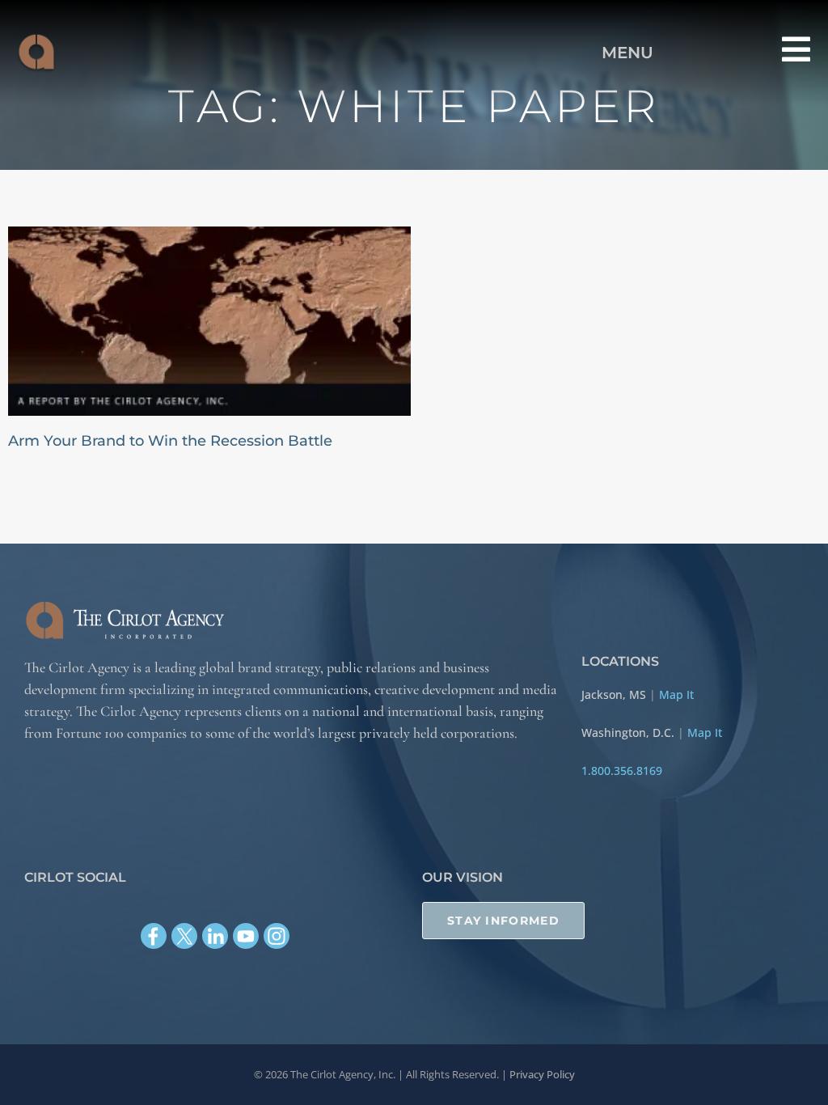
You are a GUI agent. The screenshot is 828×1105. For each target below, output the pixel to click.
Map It (676, 694)
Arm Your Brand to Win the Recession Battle (170, 441)
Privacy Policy (542, 1074)
